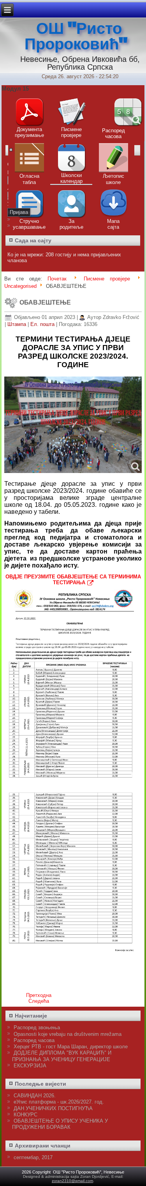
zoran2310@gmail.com (72, 1181)
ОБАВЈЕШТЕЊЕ (45, 302)
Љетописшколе (113, 179)
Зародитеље (71, 224)
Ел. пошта (43, 324)
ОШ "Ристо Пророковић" (76, 36)
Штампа (17, 324)
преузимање (29, 135)
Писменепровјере (71, 132)
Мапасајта (113, 224)
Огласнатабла (29, 179)
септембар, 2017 (33, 1157)
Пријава (19, 212)
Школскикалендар (71, 178)
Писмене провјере (107, 279)
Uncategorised (20, 286)
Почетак (57, 279)
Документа (29, 129)
